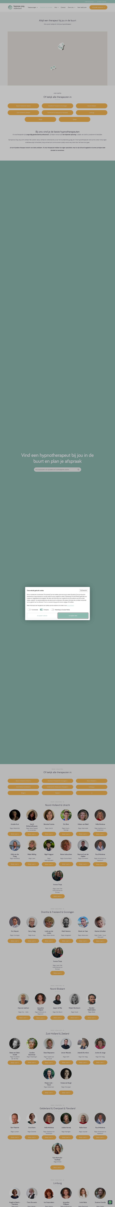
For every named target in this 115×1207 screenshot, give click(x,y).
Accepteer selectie (42, 616)
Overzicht (84, 590)
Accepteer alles (73, 616)
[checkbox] (32, 610)
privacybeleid (70, 605)
